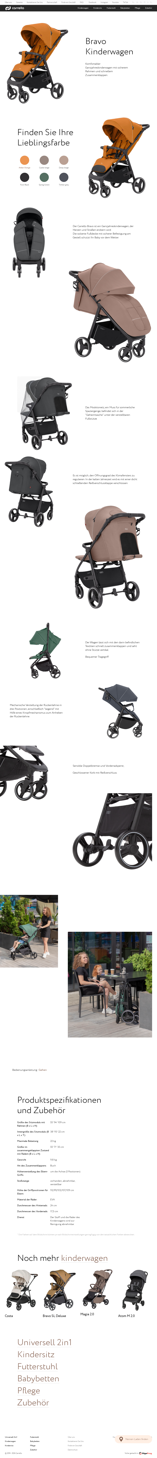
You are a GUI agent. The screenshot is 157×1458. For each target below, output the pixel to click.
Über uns (8, 2)
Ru (133, 2)
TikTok (125, 2)
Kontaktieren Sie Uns (35, 2)
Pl (144, 2)
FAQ (81, 2)
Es (151, 2)
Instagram (104, 2)
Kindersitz (97, 8)
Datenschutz (73, 1450)
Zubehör (148, 8)
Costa (9, 1316)
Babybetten (125, 8)
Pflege (137, 8)
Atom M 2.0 (126, 1316)
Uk (137, 2)
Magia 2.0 (87, 1314)
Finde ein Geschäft (68, 2)
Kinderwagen (10, 1441)
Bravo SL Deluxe (54, 1316)
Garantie (19, 2)
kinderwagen (84, 1258)
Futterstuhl (111, 8)
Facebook (92, 2)
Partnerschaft (52, 2)
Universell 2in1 (44, 1343)
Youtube (115, 2)
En (141, 2)
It (147, 2)
